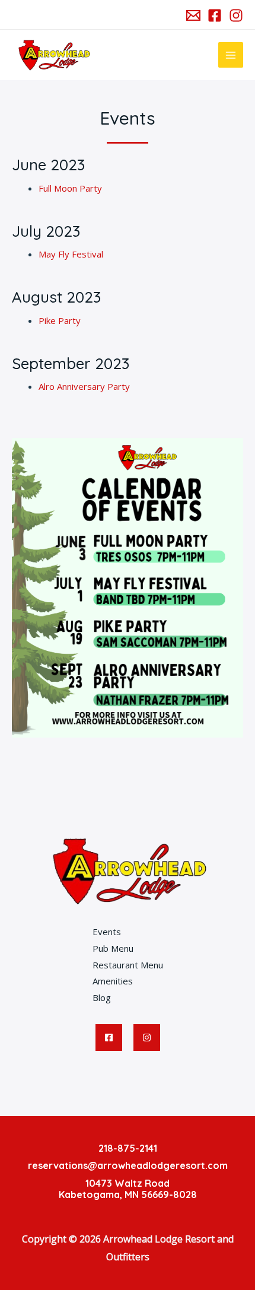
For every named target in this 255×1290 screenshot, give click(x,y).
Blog (102, 997)
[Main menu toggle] (231, 55)
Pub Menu (113, 948)
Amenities (113, 981)
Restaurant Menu (128, 965)
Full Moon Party (70, 188)
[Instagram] (236, 15)
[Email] (193, 15)
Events (107, 932)
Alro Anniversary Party (84, 386)
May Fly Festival (71, 254)
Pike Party (60, 320)
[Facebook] (215, 15)
